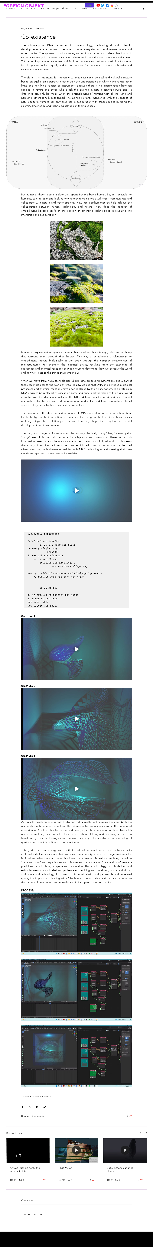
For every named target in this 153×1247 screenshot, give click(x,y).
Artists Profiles (100, 8)
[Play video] (76, 490)
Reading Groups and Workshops (58, 8)
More (116, 8)
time (84, 8)
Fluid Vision (65, 1167)
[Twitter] (102, 5)
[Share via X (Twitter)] (30, 1106)
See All (143, 1132)
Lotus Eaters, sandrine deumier (120, 1169)
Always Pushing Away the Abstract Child (25, 1169)
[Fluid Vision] (76, 1150)
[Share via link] (44, 1106)
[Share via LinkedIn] (37, 1106)
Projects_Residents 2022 (43, 1096)
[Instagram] (112, 5)
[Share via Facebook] (22, 1106)
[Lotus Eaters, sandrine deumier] (125, 1150)
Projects (25, 1096)
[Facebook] (107, 5)
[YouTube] (98, 5)
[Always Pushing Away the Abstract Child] (28, 1150)
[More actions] (130, 28)
